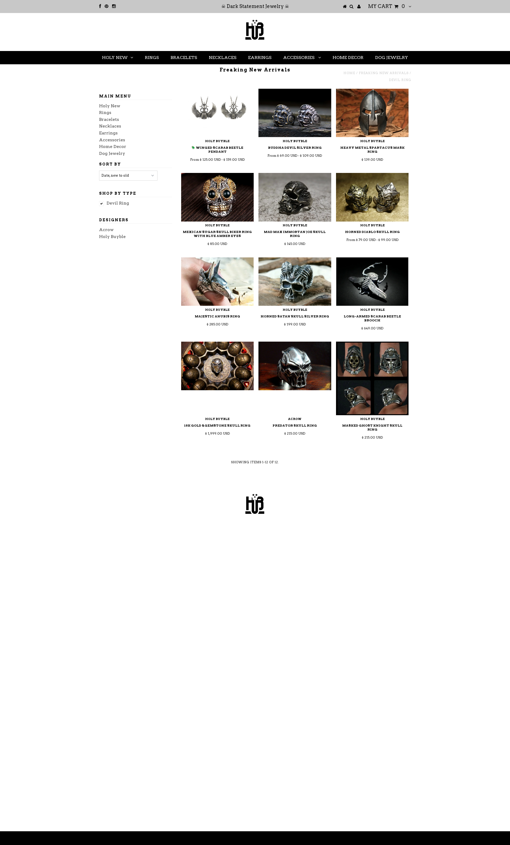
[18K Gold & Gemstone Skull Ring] (217, 366)
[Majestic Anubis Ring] (217, 281)
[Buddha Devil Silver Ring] (294, 113)
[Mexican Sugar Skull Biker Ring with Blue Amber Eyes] (217, 197)
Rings (152, 57)
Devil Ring (118, 203)
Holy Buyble (112, 236)
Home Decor (348, 57)
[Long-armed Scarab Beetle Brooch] (372, 281)
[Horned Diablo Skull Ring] (372, 197)
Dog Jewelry (391, 57)
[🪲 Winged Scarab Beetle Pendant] (217, 111)
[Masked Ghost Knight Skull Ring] (372, 378)
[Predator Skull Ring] (294, 366)
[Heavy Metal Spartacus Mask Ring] (372, 113)
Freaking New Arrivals (384, 73)
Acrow (106, 229)
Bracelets (184, 57)
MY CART (386, 6)
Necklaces (222, 57)
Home (349, 73)
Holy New (115, 57)
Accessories (299, 57)
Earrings (259, 57)
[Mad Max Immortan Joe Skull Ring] (294, 197)
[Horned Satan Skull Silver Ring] (294, 281)
